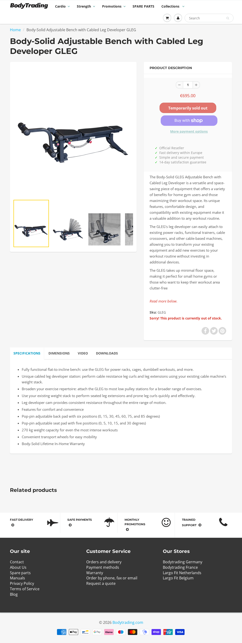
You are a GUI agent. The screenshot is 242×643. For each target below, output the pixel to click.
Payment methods (102, 567)
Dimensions (59, 353)
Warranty (94, 572)
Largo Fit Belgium (178, 578)
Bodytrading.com (127, 622)
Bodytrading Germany (182, 561)
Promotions (111, 6)
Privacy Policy (22, 583)
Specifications (26, 353)
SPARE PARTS (143, 6)
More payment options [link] (189, 131)
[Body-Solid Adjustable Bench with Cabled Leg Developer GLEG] (73, 132)
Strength (84, 6)
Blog (14, 594)
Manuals (17, 578)
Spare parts (20, 572)
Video (83, 353)
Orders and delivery (103, 561)
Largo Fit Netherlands (182, 572)
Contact (17, 561)
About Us (18, 567)
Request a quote (101, 583)
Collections (170, 6)
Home (15, 29)
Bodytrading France (180, 567)
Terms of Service (24, 588)
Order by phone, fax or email (111, 578)
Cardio (60, 6)
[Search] (227, 18)
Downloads (107, 353)
